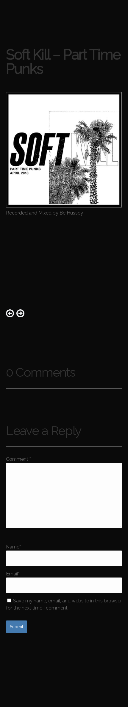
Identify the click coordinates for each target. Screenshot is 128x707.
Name (13, 547)
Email (13, 574)
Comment (18, 459)
